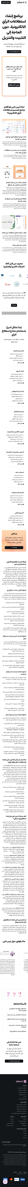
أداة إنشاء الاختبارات (22, 1092)
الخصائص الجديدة (22, 1099)
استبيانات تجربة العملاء (21, 1111)
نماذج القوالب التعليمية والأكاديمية (19, 1113)
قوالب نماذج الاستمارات (21, 1104)
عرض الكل (19, 363)
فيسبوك (24, 1138)
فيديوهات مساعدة (22, 1121)
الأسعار (24, 1097)
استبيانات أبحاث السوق (21, 1109)
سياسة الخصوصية (10, 1125)
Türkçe (20, 1172)
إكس (25, 1135)
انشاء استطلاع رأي (22, 1094)
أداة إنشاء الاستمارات (22, 1090)
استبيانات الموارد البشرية (21, 1107)
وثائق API (24, 1125)
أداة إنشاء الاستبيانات (22, 1088)
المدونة (24, 1119)
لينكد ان (24, 1131)
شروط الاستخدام (10, 1123)
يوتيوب (24, 1133)
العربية (25, 1172)
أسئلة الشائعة (23, 1123)
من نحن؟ (12, 1119)
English (15, 1172)
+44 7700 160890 (6, 1142)
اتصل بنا (12, 1121)
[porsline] (20, 2)
